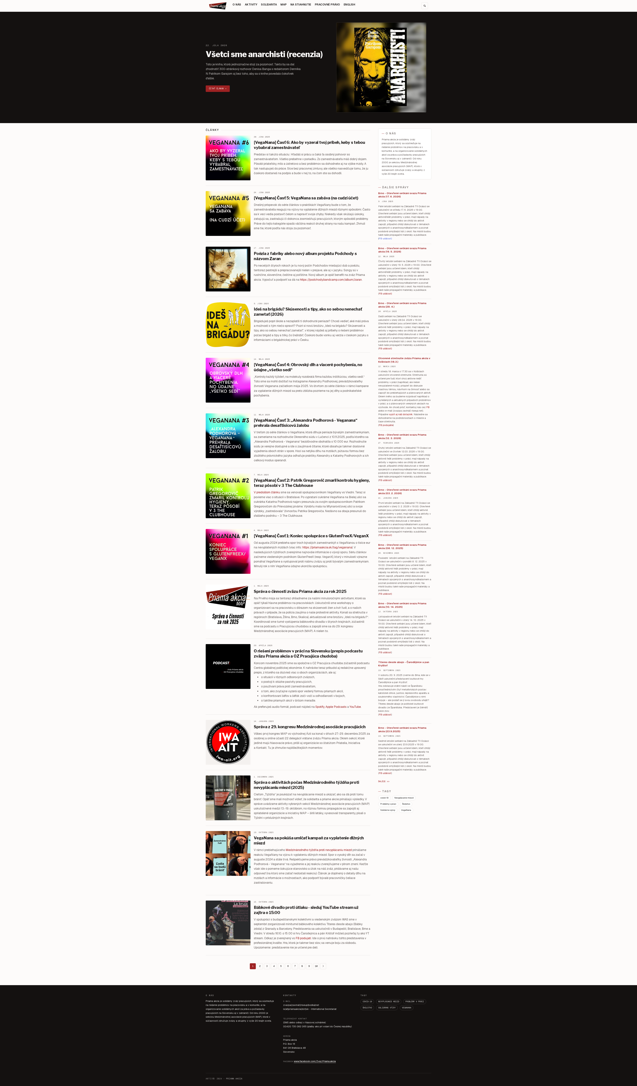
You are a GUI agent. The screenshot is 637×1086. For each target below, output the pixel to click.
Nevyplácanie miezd (404, 798)
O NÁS (237, 4)
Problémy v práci (388, 804)
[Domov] (218, 5)
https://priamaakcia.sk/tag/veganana (327, 547)
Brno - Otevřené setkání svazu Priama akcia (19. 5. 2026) (402, 250)
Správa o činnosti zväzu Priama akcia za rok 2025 (300, 591)
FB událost (385, 480)
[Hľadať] (424, 5)
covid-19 (384, 798)
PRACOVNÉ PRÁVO (327, 4)
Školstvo (406, 804)
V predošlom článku (267, 492)
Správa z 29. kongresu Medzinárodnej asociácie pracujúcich (309, 726)
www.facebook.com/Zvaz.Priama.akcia (315, 1061)
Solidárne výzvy (387, 810)
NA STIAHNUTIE (300, 4)
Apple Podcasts (336, 707)
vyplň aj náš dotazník (401, 414)
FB (427, 407)
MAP (284, 4)
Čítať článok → (217, 88)
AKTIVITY (251, 4)
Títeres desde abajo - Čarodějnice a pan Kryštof (403, 664)
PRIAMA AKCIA (234, 1078)
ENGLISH (349, 4)
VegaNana (406, 810)
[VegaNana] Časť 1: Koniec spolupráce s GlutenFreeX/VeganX (311, 535)
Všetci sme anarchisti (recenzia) (264, 54)
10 (316, 966)
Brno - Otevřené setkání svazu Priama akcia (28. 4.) (402, 305)
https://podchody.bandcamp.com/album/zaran (331, 279)
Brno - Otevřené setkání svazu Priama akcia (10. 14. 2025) (402, 605)
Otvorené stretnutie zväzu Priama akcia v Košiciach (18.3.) (404, 360)
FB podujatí (303, 938)
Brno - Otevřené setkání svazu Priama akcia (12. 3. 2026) (402, 436)
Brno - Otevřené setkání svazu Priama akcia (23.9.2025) (402, 729)
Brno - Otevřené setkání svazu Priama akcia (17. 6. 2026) (402, 195)
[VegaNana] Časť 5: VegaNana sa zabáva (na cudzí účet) (306, 198)
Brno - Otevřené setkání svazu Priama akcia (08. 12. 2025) (402, 546)
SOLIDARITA (269, 4)
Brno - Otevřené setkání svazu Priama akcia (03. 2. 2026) (402, 491)
